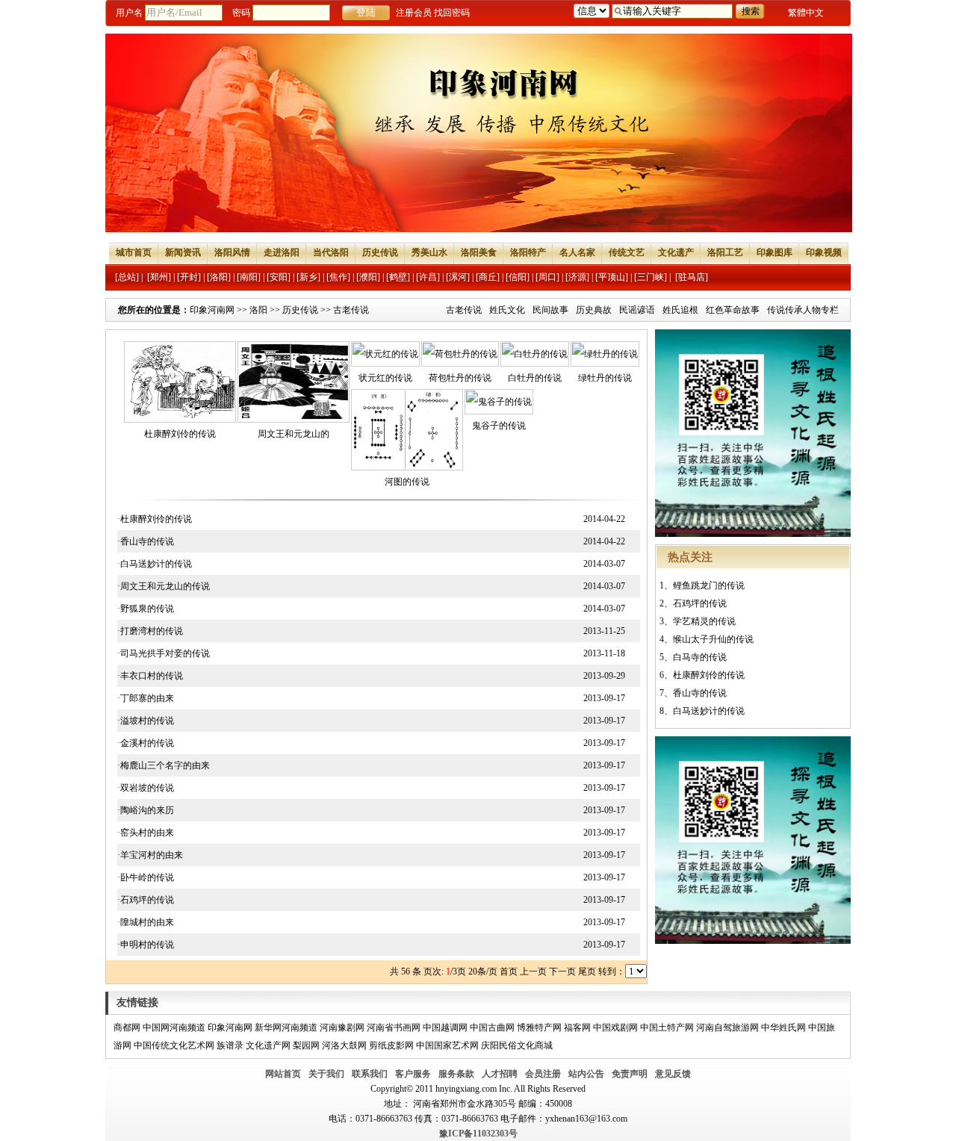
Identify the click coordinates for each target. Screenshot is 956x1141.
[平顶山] (611, 277)
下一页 (562, 971)
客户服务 (413, 1074)
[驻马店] (691, 277)
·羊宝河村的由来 (150, 855)
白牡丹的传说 (535, 378)
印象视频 (824, 252)
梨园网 (306, 1045)
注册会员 (414, 12)
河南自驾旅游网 (727, 1027)
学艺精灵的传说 (704, 621)
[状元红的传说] (385, 354)
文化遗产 (676, 252)
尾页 (587, 971)
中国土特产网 (667, 1027)
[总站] (127, 277)
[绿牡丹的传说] (605, 354)
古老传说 (464, 310)
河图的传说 (407, 481)
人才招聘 (500, 1074)
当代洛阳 (331, 252)
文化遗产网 (268, 1045)
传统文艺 (627, 252)
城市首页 (134, 252)
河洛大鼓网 (344, 1045)
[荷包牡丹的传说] (460, 354)
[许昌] (428, 277)
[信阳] (518, 277)
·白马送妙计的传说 (154, 564)
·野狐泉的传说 (145, 608)
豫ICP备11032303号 (478, 1133)
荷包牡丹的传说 (460, 378)
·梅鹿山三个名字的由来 (163, 765)
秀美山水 (429, 252)
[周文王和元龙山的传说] (294, 419)
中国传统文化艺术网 (174, 1045)
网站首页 (283, 1074)
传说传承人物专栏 (803, 310)
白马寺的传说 (700, 657)
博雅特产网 (539, 1027)
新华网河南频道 (286, 1027)
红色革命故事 (733, 310)
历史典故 (594, 310)
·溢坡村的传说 (145, 720)
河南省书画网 (393, 1027)
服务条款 (456, 1074)
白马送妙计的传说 (709, 711)
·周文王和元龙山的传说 (163, 586)
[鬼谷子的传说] (499, 402)
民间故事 (550, 310)
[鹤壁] (398, 277)
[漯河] (458, 277)
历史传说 (380, 252)
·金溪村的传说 (145, 743)
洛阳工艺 (725, 252)
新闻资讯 (183, 252)
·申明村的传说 (145, 944)
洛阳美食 (479, 252)
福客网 (577, 1027)
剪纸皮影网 (391, 1045)
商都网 (127, 1027)
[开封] (189, 277)
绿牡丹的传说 (605, 378)
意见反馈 (673, 1074)
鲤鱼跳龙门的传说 (709, 585)
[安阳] (279, 277)
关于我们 (326, 1074)
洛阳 (258, 310)
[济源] (577, 277)
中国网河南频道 (174, 1027)
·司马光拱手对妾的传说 (163, 653)
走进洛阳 (281, 252)
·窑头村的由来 (145, 832)
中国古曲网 (492, 1027)
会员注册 (543, 1074)
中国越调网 (445, 1027)
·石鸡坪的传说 (145, 900)
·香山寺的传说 (145, 541)
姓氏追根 (680, 310)
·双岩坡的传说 (145, 788)
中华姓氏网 (783, 1027)
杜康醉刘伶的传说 (180, 434)
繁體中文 (806, 12)
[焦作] (338, 277)
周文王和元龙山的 (293, 434)
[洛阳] (219, 277)
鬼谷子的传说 (499, 425)
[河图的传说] (407, 467)
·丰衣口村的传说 (150, 676)
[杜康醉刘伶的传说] (180, 419)
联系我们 (370, 1074)
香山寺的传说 (700, 693)
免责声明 (630, 1074)
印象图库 (774, 252)
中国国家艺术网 (447, 1045)
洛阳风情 (232, 252)
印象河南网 (212, 310)
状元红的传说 (385, 378)
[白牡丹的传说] (534, 354)
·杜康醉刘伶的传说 (154, 519)
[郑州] (159, 277)
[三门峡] (650, 277)
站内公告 (586, 1074)
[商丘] (488, 277)
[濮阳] (368, 277)
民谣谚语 (637, 310)
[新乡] (308, 277)
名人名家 (577, 252)
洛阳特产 (528, 252)
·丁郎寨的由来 (145, 698)
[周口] (547, 277)
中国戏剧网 (615, 1027)
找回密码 (452, 12)
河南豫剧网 (342, 1027)
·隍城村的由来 (145, 922)
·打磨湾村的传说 (150, 631)
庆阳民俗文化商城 (517, 1045)
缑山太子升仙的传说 (713, 639)
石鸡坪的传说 (700, 603)
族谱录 (230, 1045)
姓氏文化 (507, 310)
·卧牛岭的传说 (145, 877)
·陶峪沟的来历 (145, 810)
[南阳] (249, 277)
